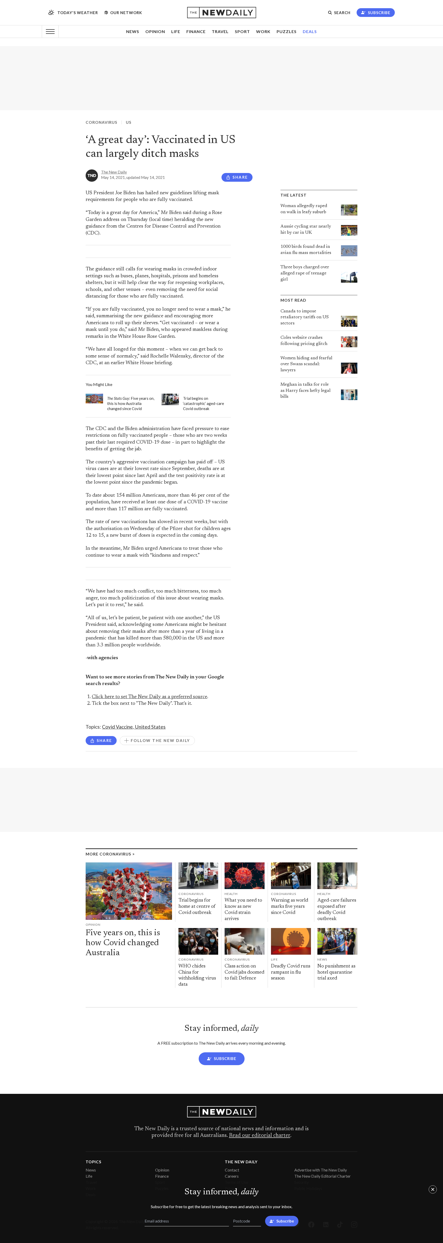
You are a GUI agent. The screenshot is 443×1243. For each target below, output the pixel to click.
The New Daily (114, 172)
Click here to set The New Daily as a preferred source (149, 697)
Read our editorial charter (259, 1135)
